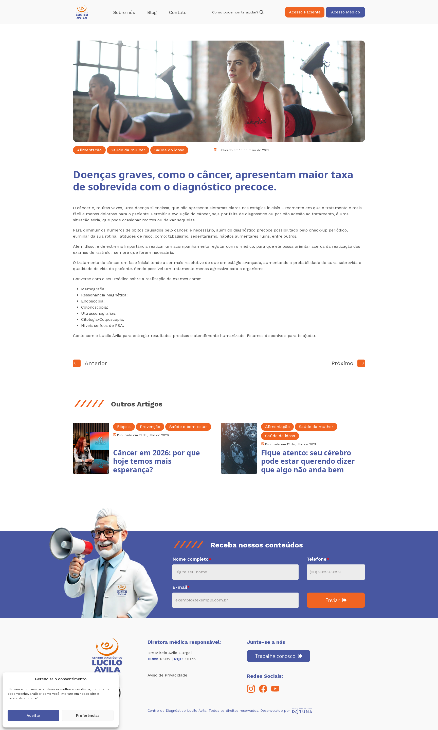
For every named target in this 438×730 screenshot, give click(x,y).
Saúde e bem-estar (188, 426)
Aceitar (33, 715)
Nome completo (191, 559)
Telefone (318, 559)
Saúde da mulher (128, 150)
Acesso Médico (345, 12)
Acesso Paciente (305, 12)
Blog (152, 12)
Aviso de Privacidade (167, 675)
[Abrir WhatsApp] (425, 717)
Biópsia (124, 426)
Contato (178, 12)
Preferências (88, 715)
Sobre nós (124, 12)
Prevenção (150, 426)
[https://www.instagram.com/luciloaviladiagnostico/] (251, 691)
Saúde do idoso (169, 150)
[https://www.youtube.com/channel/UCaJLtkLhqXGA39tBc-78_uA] (275, 691)
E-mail (181, 587)
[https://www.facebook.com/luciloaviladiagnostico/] (263, 691)
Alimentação (89, 150)
